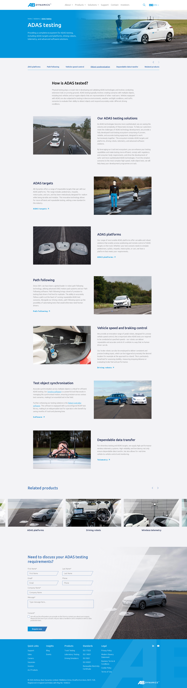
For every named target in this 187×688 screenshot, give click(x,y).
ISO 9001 (86, 658)
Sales (30, 654)
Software (37, 417)
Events (48, 654)
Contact (114, 5)
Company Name (34, 588)
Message (31, 597)
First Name (32, 569)
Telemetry (102, 460)
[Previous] (152, 488)
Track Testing (69, 650)
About (68, 5)
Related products (152, 67)
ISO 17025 (87, 650)
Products (79, 5)
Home (30, 19)
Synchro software (54, 392)
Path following (53, 67)
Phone (64, 578)
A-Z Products (33, 670)
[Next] (158, 488)
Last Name (66, 569)
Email (30, 578)
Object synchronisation (100, 67)
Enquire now (37, 629)
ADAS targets (40, 209)
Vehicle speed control (75, 67)
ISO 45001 (87, 662)
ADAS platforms (33, 67)
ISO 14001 (87, 654)
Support (105, 5)
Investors (125, 5)
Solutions (92, 5)
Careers (31, 658)
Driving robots (104, 368)
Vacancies (31, 662)
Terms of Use (106, 672)
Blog (48, 650)
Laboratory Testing (71, 654)
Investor (31, 666)
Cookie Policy (106, 668)
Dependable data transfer (127, 67)
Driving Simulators (71, 658)
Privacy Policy (106, 650)
